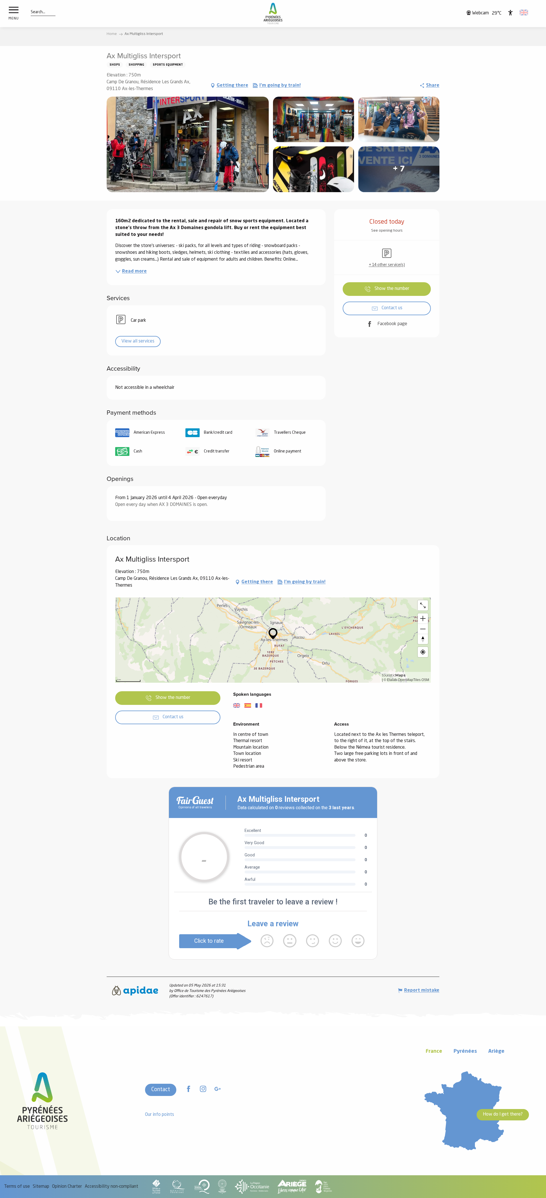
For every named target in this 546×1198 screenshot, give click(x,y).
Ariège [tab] (496, 1051)
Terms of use (17, 1186)
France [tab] (434, 1051)
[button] (37, 12)
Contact (160, 1090)
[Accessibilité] (510, 12)
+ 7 (399, 169)
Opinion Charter (67, 1186)
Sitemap (41, 1186)
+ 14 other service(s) (387, 265)
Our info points (159, 1114)
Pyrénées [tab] (465, 1051)
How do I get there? (503, 1114)
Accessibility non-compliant (111, 1186)
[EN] (524, 12)
